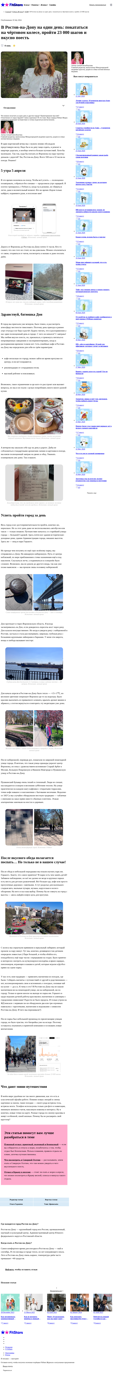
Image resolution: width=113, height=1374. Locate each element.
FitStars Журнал (17, 12)
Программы (17, 5)
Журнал (44, 5)
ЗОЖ (26, 12)
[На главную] (12, 1334)
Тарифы (52, 5)
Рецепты (34, 5)
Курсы (26, 5)
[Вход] (110, 5)
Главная (8, 12)
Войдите (9, 1269)
